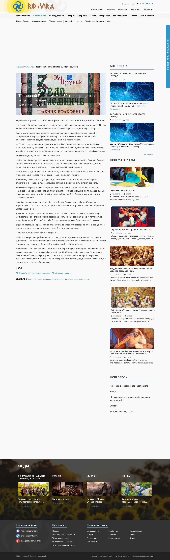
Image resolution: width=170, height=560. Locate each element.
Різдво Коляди (22, 21)
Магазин (148, 9)
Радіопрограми (35, 499)
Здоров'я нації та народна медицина (34, 273)
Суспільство (39, 15)
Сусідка (113, 405)
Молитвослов (120, 15)
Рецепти (135, 9)
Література (104, 15)
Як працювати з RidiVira (62, 541)
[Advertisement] (85, 43)
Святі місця (69, 21)
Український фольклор (94, 21)
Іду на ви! (92, 476)
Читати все (148, 154)
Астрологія (97, 9)
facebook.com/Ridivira (30, 531)
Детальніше (115, 109)
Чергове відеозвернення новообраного (129, 386)
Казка (113, 391)
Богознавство (23, 15)
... (129, 199)
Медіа (93, 15)
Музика (66, 499)
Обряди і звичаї (55, 21)
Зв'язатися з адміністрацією (64, 545)
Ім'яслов (123, 9)
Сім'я (109, 21)
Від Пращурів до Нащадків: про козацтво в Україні (32, 477)
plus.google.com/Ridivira (31, 540)
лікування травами (63, 273)
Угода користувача (60, 538)
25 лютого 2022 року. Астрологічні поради (128, 74)
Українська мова (39, 21)
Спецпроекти (147, 15)
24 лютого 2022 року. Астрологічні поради (128, 115)
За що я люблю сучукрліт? (122, 411)
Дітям (134, 15)
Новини (111, 9)
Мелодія (56, 476)
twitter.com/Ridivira (29, 536)
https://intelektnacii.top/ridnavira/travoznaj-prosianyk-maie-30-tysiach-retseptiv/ (59, 279)
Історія (70, 15)
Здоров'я (82, 15)
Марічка (125, 476)
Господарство (56, 15)
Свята (79, 21)
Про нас (55, 531)
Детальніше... (24, 506)
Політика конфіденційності (63, 534)
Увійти (149, 3)
